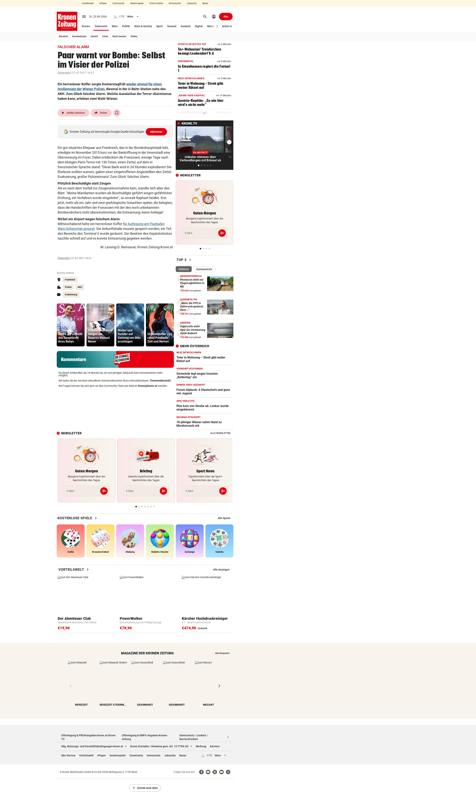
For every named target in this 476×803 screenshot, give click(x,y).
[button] (217, 26)
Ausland (185, 26)
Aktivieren (156, 131)
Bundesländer (79, 36)
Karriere (215, 746)
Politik (126, 26)
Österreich (101, 26)
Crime (105, 36)
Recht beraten (119, 36)
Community (118, 3)
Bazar (205, 3)
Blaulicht (63, 36)
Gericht (94, 36)
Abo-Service (68, 755)
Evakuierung (71, 294)
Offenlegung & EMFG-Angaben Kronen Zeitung (144, 737)
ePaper (103, 3)
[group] (71, 324)
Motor (210, 26)
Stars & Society (143, 26)
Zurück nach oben (145, 788)
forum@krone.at (147, 385)
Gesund (171, 26)
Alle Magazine (222, 653)
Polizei (68, 287)
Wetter (134, 36)
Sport (159, 26)
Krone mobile (156, 3)
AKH (80, 287)
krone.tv (227, 26)
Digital (199, 26)
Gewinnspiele (137, 3)
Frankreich (70, 279)
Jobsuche (192, 3)
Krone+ (86, 26)
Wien (115, 26)
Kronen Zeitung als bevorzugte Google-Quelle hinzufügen (116, 131)
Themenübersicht (160, 380)
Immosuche (175, 3)
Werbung (201, 746)
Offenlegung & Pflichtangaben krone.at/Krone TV (88, 737)
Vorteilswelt (88, 3)
